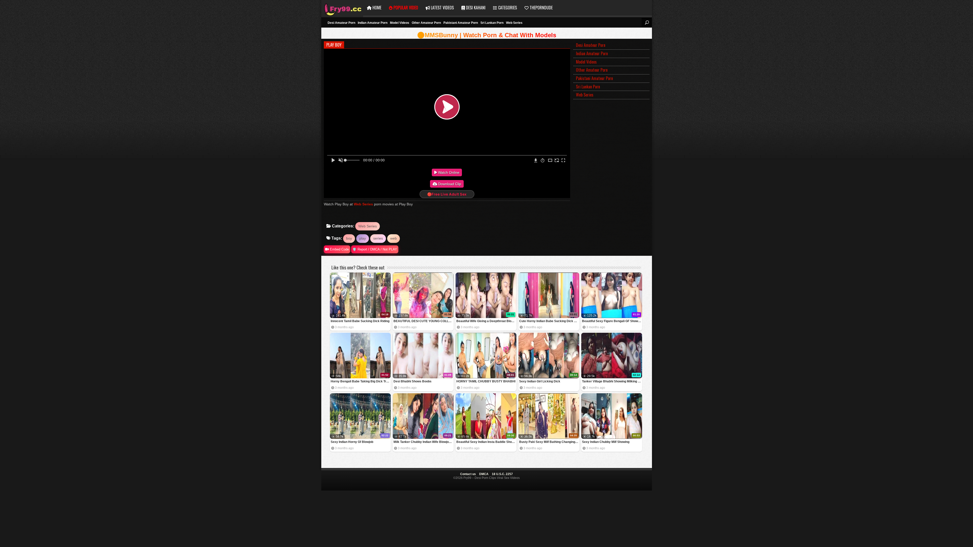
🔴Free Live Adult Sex (447, 194)
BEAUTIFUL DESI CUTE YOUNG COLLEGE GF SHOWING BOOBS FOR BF (424, 321)
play (362, 238)
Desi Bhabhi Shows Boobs (413, 381)
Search (647, 22)
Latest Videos (442, 8)
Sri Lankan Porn (491, 23)
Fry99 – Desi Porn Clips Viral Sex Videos (342, 7)
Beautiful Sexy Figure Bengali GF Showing (612, 321)
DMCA (484, 474)
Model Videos (399, 23)
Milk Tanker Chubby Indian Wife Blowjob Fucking (424, 442)
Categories (507, 8)
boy (349, 238)
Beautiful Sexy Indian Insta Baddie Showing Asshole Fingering (486, 442)
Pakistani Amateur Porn (460, 23)
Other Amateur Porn (426, 23)
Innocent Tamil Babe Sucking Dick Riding (360, 321)
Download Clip (449, 184)
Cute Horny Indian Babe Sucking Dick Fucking (549, 321)
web (393, 238)
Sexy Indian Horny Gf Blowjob (352, 442)
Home (376, 8)
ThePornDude (541, 8)
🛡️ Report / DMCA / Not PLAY (374, 249)
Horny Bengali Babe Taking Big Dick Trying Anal (361, 381)
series (378, 238)
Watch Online (448, 172)
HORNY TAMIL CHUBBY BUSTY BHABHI (485, 381)
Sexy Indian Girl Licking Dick (539, 381)
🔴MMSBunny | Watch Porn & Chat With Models (486, 35)
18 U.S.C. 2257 (502, 474)
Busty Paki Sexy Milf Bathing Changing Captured (549, 442)
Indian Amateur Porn (372, 23)
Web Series (514, 23)
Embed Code (339, 249)
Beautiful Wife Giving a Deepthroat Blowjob (486, 321)
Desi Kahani (475, 8)
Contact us (468, 474)
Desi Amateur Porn (341, 23)
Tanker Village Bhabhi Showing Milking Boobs (612, 381)
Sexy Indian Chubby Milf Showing (605, 442)
